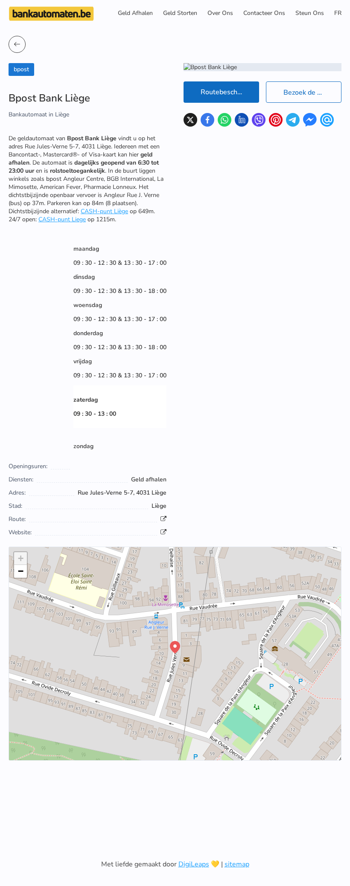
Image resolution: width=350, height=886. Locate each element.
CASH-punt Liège (104, 211)
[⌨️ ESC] (17, 44)
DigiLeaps (193, 864)
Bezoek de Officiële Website (312, 92)
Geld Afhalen (135, 13)
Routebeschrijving (228, 92)
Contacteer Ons (264, 13)
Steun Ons (309, 13)
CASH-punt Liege (62, 219)
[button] (175, 647)
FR (337, 13)
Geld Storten (180, 13)
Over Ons (220, 13)
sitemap (237, 864)
